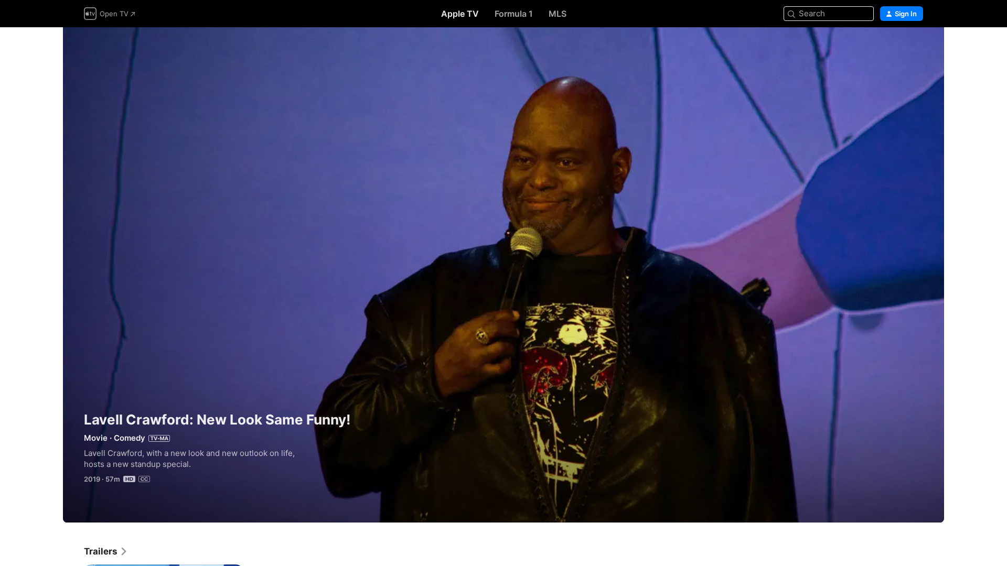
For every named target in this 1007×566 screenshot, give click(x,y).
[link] (106, 551)
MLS (557, 13)
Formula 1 (514, 13)
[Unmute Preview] (915, 48)
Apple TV (460, 13)
